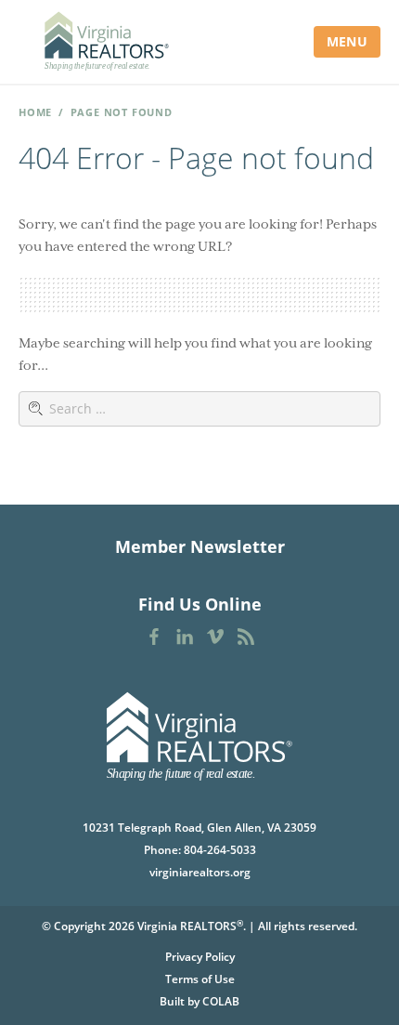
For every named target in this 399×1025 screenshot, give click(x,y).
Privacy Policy (200, 957)
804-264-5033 (220, 850)
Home (35, 112)
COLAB (220, 1001)
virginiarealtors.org (200, 872)
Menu (347, 41)
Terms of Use (200, 979)
